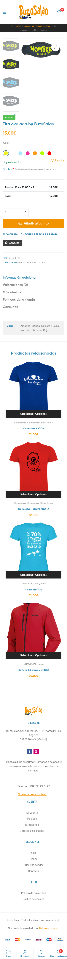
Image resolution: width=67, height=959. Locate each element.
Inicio (27, 25)
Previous (7, 114)
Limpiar (59, 160)
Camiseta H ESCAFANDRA (33, 509)
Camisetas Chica (30, 583)
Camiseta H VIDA (33, 428)
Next (15, 114)
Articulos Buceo (41, 25)
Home (18, 25)
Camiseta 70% (33, 589)
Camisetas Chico (36, 422)
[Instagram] (36, 751)
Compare (12, 234)
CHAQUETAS (30, 663)
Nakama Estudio (48, 928)
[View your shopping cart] (58, 11)
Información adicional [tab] (19, 277)
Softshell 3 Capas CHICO (33, 670)
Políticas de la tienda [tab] (19, 299)
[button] (55, 47)
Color (6, 142)
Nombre (31, 169)
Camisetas (20, 422)
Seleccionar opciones (33, 413)
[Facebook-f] (29, 751)
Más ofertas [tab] (12, 292)
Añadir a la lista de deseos (41, 234)
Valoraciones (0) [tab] (15, 285)
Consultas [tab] (10, 307)
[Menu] (5, 12)
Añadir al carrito (36, 223)
